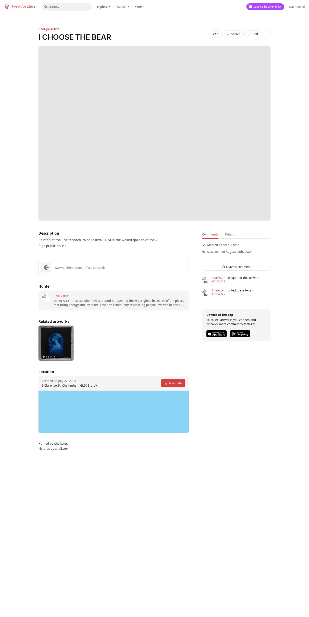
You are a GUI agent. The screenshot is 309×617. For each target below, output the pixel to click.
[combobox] (67, 7)
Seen (235, 34)
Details (230, 234)
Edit (255, 34)
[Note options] (268, 278)
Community (210, 234)
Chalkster (61, 296)
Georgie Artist (48, 29)
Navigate (175, 383)
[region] (113, 412)
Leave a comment (238, 267)
